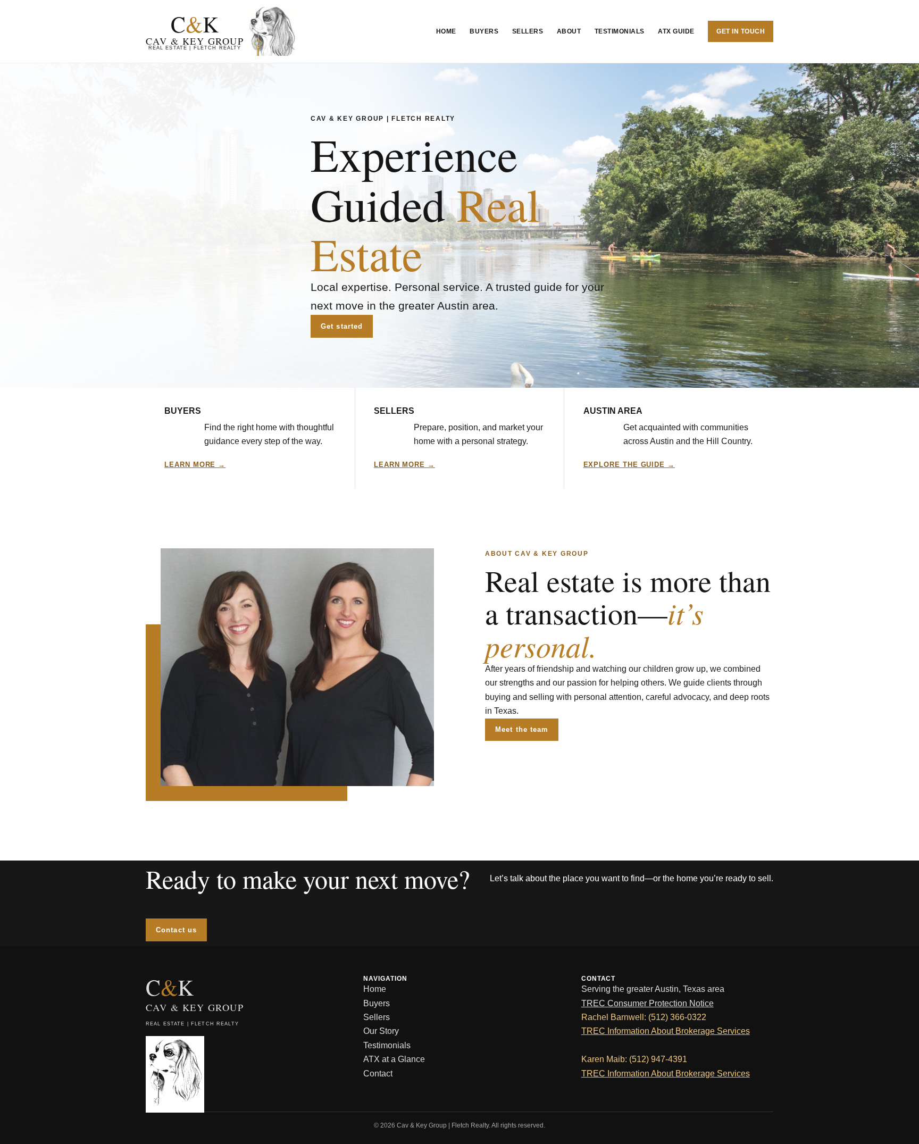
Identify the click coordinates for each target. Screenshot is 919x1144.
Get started (341, 326)
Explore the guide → (629, 465)
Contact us (176, 930)
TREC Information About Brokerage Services (665, 1031)
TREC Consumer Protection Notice (647, 1003)
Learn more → (194, 465)
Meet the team (521, 729)
